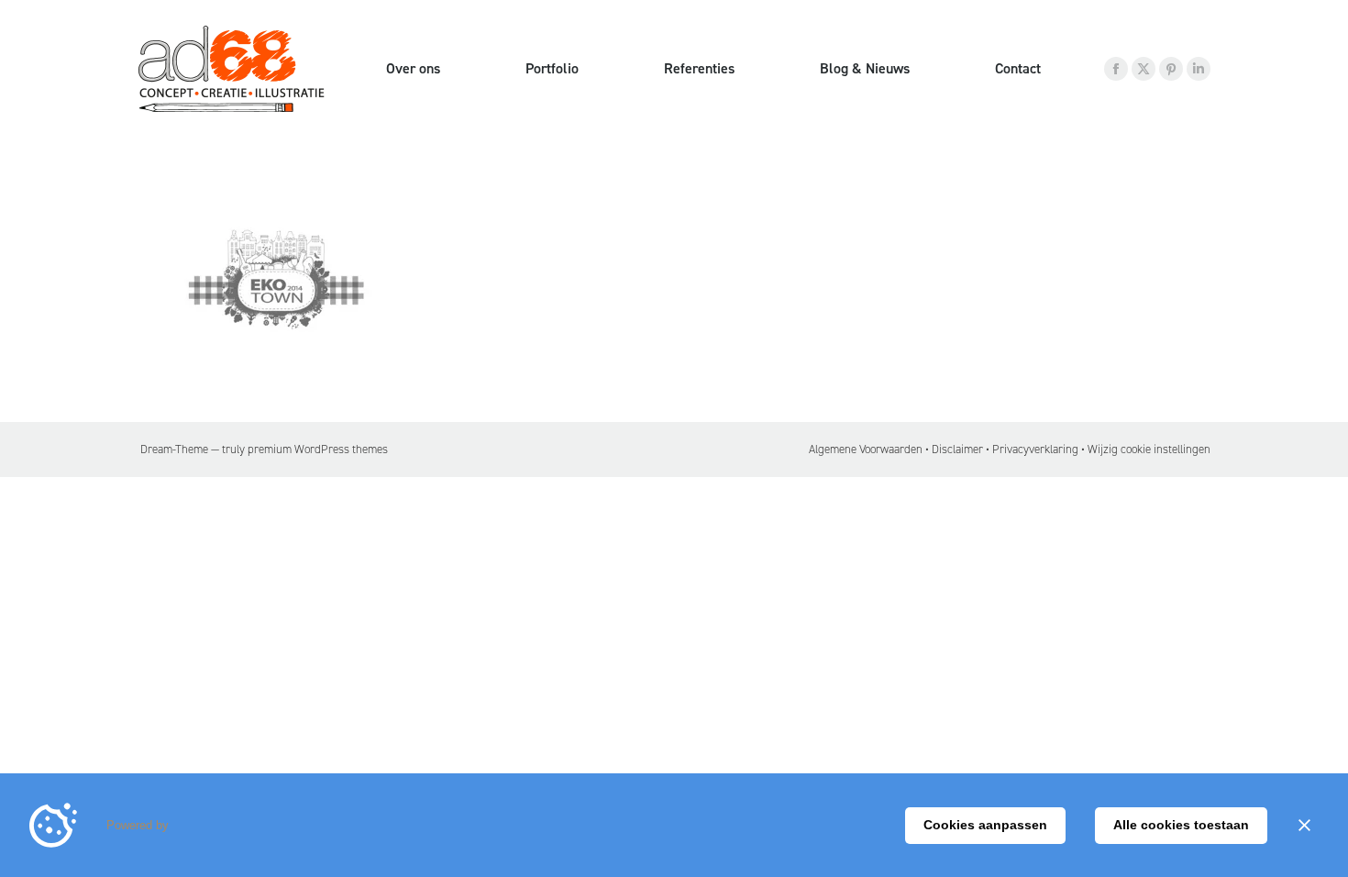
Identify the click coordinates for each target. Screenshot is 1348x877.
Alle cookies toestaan (1181, 824)
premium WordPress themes (318, 449)
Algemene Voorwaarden (866, 449)
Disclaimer (957, 449)
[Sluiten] (1304, 826)
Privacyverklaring (1035, 449)
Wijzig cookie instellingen (1149, 449)
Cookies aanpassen (985, 824)
